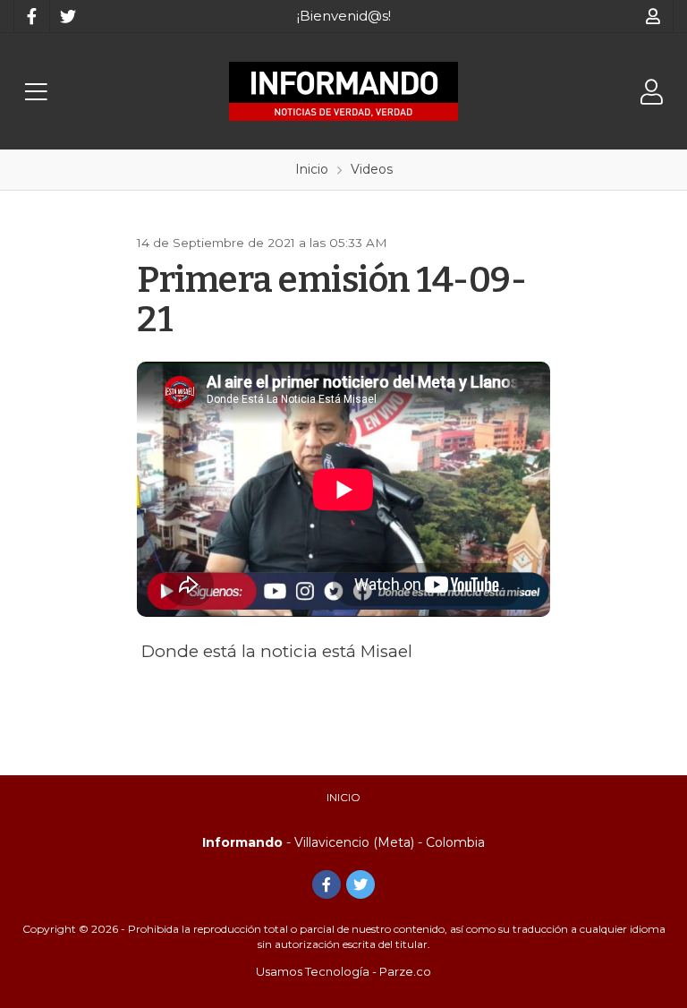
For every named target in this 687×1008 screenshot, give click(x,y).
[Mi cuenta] (653, 16)
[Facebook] (31, 16)
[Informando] (343, 91)
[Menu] (36, 91)
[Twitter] (67, 16)
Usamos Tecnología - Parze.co (343, 971)
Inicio (343, 797)
